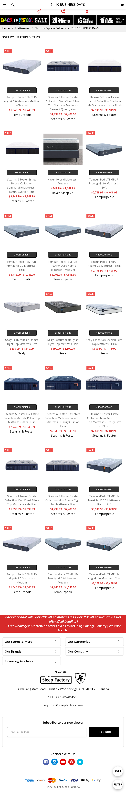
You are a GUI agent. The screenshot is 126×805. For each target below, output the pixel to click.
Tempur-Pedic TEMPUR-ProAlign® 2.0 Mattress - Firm (21, 266)
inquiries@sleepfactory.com (63, 705)
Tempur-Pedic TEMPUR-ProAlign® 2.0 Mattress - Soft (104, 183)
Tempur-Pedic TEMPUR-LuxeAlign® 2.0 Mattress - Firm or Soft (104, 500)
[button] (39, 11)
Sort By (8, 37)
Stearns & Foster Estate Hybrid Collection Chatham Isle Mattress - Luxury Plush (104, 101)
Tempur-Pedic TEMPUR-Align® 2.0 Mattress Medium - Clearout (22, 101)
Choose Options (22, 90)
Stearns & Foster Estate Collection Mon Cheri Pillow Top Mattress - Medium (22, 500)
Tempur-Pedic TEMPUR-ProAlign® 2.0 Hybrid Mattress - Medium (63, 266)
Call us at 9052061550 (63, 697)
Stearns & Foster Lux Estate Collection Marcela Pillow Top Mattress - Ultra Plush (22, 418)
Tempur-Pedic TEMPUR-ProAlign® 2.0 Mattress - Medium (63, 578)
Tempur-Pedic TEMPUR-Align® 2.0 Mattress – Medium (22, 578)
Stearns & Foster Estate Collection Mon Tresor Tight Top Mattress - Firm (63, 500)
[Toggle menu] (4, 4)
